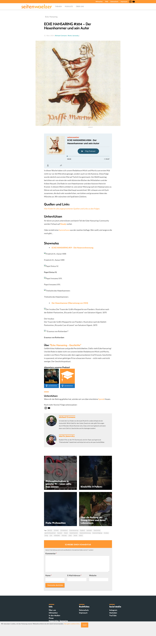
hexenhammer (74, 533)
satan (70, 535)
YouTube (113, 615)
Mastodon (113, 613)
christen (56, 530)
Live (51, 535)
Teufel (75, 535)
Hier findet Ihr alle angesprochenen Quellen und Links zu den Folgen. (72, 208)
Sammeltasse (64, 230)
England (82, 530)
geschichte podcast (50, 533)
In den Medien (54, 615)
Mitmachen (99, 1)
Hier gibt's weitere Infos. (72, 624)
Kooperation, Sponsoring (58, 621)
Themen (58, 6)
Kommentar (51, 553)
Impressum (124, 1)
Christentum (63, 530)
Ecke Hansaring (51, 17)
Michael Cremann (61, 35)
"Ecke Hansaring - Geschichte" (65, 345)
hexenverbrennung (85, 533)
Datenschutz (114, 1)
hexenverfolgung (97, 533)
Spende (101, 399)
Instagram (113, 610)
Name (48, 575)
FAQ (106, 1)
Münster (64, 535)
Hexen (66, 533)
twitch (81, 535)
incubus (106, 533)
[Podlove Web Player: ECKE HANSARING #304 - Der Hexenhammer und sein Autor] (78, 150)
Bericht (50, 530)
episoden (89, 530)
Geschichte (97, 530)
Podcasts (69, 6)
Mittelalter (57, 535)
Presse (51, 618)
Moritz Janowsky (73, 35)
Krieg (46, 535)
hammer (59, 533)
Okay (85, 625)
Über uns (80, 6)
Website (92, 575)
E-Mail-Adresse (74, 575)
